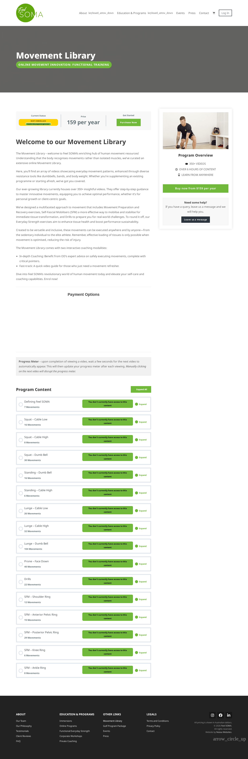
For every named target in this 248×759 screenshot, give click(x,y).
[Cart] (214, 13)
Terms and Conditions (158, 720)
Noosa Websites (223, 732)
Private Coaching (68, 741)
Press (192, 13)
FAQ (18, 741)
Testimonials (22, 731)
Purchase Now (128, 122)
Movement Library (112, 720)
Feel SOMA (226, 725)
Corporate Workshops (71, 736)
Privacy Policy (153, 725)
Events (180, 13)
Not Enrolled (38, 121)
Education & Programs (131, 13)
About (83, 13)
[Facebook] (220, 715)
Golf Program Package (114, 725)
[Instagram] (212, 715)
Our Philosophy (24, 725)
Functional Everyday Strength (75, 731)
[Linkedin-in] (229, 715)
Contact (204, 13)
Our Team (21, 720)
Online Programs (68, 725)
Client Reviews (23, 736)
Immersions (66, 720)
